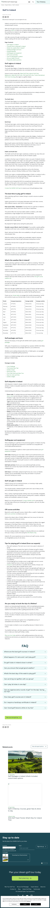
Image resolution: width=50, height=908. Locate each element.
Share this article (7, 14)
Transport (9, 564)
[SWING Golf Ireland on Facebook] (22, 895)
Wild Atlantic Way (31, 532)
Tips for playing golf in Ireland (14, 56)
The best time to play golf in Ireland (16, 46)
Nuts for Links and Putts (13, 375)
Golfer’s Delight (11, 376)
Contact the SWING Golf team (13, 188)
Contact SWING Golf (28, 500)
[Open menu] (29, 2)
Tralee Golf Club (24, 73)
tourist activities (11, 514)
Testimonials (36, 889)
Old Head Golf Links (28, 75)
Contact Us (13, 889)
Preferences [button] (29, 901)
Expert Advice (34, 886)
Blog (19, 889)
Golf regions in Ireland (13, 44)
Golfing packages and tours (14, 49)
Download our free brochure (19, 855)
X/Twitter (5, 845)
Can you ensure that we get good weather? (19, 668)
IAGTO (13, 30)
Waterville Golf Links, (17, 75)
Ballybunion (8, 75)
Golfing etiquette (11, 51)
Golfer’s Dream (11, 370)
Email (20, 845)
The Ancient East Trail (12, 368)
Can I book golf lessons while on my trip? (18, 708)
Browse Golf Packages (23, 886)
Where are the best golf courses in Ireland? (19, 652)
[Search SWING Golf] (33, 2)
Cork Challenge (11, 366)
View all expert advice (38, 746)
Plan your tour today (10, 635)
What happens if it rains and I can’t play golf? (20, 657)
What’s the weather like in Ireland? (16, 48)
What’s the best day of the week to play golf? (20, 673)
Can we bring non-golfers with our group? (19, 679)
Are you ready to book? (13, 58)
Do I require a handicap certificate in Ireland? (20, 702)
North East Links (11, 371)
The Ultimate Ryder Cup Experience (25, 891)
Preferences (14, 904)
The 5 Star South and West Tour (15, 373)
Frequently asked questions (14, 60)
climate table (16, 295)
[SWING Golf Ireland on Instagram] (31, 895)
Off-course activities (12, 54)
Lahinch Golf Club (34, 73)
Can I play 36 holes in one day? (15, 684)
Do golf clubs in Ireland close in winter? (18, 662)
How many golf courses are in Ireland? (17, 697)
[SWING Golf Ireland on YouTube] (27, 895)
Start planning (24, 878)
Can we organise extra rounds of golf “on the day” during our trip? (24, 690)
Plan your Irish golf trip (12, 717)
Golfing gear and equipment (14, 53)
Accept (35, 904)
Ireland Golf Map (26, 889)
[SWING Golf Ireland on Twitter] (18, 895)
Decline (25, 904)
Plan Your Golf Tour (10, 886)
